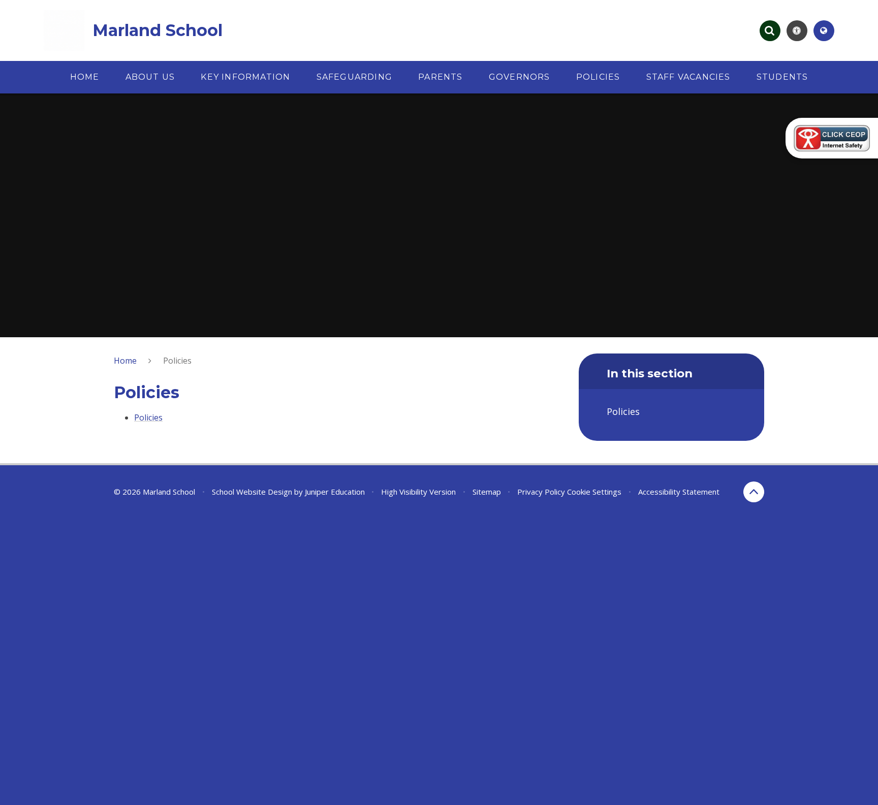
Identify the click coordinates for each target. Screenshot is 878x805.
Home (125, 360)
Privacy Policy (541, 492)
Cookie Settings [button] (594, 492)
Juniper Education (335, 492)
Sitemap (487, 492)
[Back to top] (753, 491)
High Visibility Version (418, 492)
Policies (177, 360)
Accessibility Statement (678, 492)
